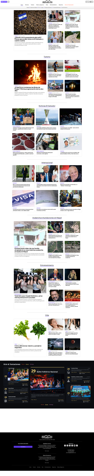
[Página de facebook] (65, 446)
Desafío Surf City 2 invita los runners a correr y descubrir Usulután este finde (54, 75)
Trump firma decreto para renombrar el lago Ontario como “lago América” (70, 210)
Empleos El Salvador (48, 7)
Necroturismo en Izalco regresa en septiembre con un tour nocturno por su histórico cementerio (72, 96)
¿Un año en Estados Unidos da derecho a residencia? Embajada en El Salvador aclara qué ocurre (55, 26)
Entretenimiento (53, 4)
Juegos (42, 7)
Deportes (61, 4)
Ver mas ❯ (47, 450)
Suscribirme (23, 446)
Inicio (22, 4)
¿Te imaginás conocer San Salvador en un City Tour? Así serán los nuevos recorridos (72, 75)
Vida (47, 4)
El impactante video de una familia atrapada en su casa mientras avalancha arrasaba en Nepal (72, 26)
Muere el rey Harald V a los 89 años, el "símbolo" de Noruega (68, 185)
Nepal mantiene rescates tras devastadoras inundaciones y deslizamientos (55, 236)
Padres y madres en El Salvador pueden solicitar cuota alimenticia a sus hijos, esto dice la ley (54, 47)
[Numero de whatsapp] (72, 446)
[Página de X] (67, 446)
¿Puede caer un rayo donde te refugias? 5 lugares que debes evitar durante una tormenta (55, 354)
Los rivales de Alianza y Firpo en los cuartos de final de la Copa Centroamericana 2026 (46, 128)
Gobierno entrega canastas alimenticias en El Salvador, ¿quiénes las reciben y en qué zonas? (23, 129)
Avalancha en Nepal (33, 7)
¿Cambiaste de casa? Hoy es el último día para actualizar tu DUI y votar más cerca (69, 153)
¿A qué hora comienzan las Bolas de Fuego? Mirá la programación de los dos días (29, 89)
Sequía (28, 7)
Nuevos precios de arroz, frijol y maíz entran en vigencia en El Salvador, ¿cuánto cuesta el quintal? (23, 154)
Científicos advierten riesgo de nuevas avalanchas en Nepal (71, 236)
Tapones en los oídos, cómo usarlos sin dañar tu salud (54, 333)
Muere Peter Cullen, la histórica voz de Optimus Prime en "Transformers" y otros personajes (54, 284)
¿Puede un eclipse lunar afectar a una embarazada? (71, 353)
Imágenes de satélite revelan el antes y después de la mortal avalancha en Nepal (55, 256)
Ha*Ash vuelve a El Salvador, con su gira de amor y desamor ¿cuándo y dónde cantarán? (71, 305)
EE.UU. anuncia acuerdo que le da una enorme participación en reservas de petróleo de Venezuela (21, 186)
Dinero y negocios (40, 4)
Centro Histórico (64, 7)
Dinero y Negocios (60, 467)
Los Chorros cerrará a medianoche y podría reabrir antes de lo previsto (72, 46)
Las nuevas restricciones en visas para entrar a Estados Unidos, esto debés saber (23, 210)
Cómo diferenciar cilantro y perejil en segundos (28, 346)
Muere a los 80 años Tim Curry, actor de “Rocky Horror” (55, 304)
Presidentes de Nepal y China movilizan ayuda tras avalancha (72, 256)
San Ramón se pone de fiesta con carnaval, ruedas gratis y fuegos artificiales (55, 95)
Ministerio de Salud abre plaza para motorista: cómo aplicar (45, 153)
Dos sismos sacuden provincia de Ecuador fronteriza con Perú (46, 210)
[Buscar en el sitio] (8, 2)
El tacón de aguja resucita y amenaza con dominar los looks (71, 334)
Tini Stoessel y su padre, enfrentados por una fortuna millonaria (72, 284)
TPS (39, 7)
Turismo (32, 4)
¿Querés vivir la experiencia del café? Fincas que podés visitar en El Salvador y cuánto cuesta (29, 39)
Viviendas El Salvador (56, 7)
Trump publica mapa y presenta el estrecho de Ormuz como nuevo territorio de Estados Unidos (47, 186)
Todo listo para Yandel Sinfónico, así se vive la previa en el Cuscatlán (28, 296)
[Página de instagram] (70, 446)
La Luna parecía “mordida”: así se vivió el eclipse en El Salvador (69, 128)
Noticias (27, 4)
